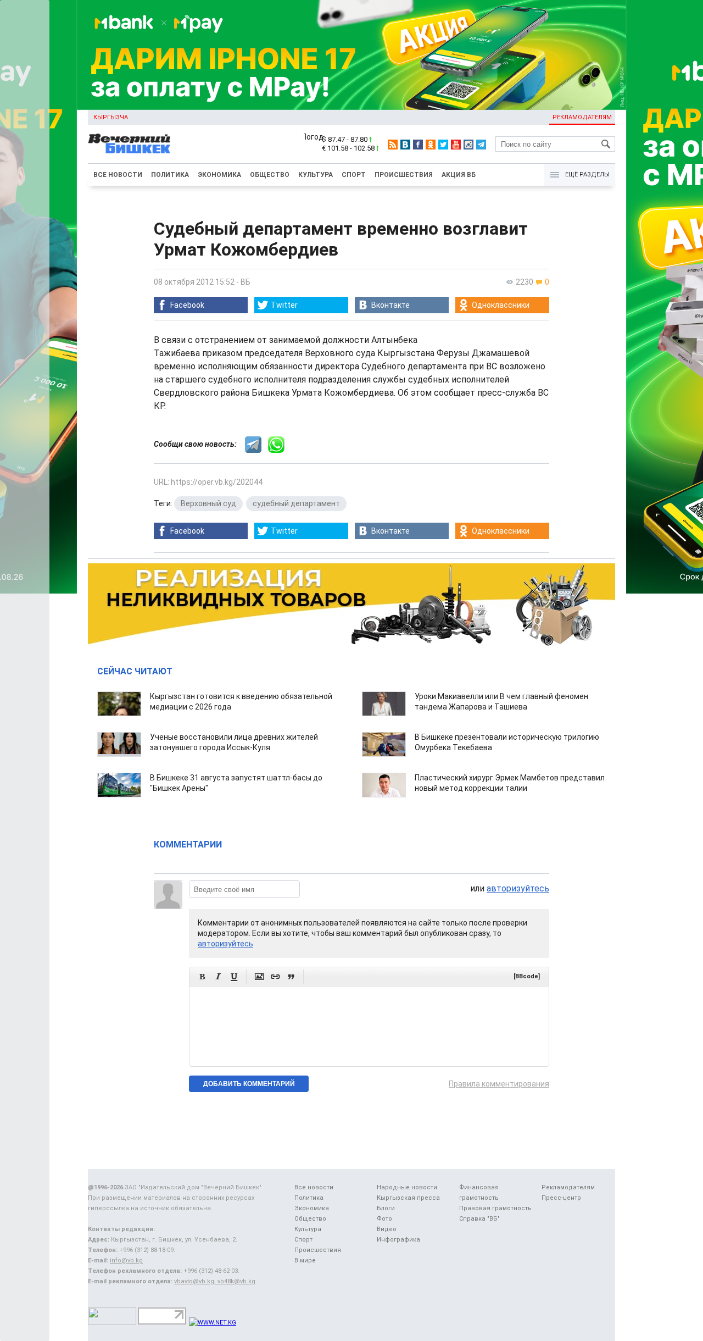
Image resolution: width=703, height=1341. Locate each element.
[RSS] (393, 144)
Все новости (117, 175)
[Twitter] (443, 144)
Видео (387, 1229)
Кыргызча (110, 117)
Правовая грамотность (495, 1208)
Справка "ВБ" (479, 1218)
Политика (170, 175)
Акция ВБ (459, 175)
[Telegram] (481, 144)
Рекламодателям (582, 117)
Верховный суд (208, 503)
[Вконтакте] (405, 144)
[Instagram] (468, 144)
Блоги (386, 1208)
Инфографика (398, 1239)
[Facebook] (418, 144)
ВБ (245, 282)
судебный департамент (296, 503)
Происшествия (404, 175)
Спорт (354, 175)
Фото (384, 1218)
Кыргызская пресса (408, 1197)
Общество (269, 175)
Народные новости (407, 1187)
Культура (315, 175)
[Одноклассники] (431, 144)
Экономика (219, 175)
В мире (305, 1260)
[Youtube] (456, 144)
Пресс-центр (561, 1197)
